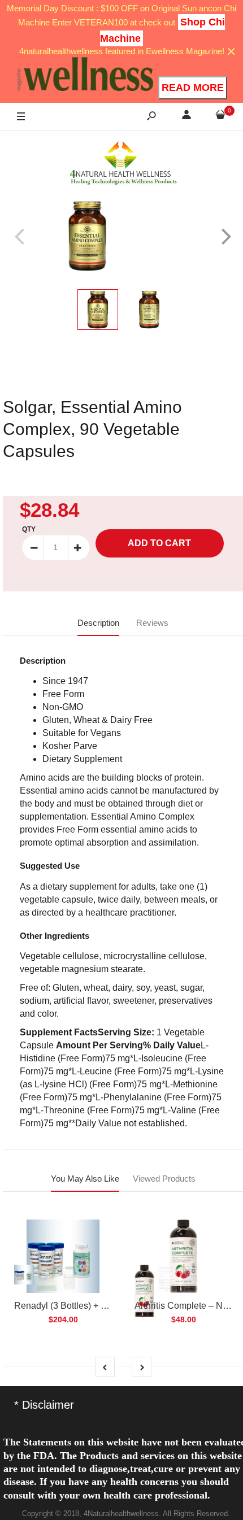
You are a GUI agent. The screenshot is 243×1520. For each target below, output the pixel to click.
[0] (220, 116)
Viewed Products (164, 1178)
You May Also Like (85, 1178)
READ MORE (193, 87)
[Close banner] (231, 51)
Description (98, 623)
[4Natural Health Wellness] (123, 164)
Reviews (152, 623)
